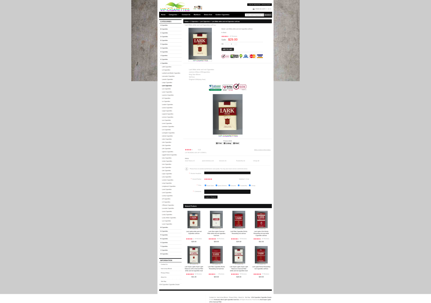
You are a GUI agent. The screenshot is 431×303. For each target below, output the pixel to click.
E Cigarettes (164, 40)
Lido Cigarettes (166, 142)
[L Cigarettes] (227, 144)
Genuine (233, 185)
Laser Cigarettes (167, 92)
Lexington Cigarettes (168, 133)
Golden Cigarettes (222, 14)
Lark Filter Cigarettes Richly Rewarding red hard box (216, 268)
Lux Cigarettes (166, 221)
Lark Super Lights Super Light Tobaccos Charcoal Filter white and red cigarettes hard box (239, 269)
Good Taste (210, 185)
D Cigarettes (164, 36)
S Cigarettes (164, 242)
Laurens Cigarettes (168, 95)
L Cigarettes (195, 21)
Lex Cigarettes (166, 129)
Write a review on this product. (262, 149)
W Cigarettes (164, 254)
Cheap (253, 185)
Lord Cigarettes (166, 192)
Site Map (163, 281)
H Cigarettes (164, 52)
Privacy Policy (165, 273)
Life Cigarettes (166, 148)
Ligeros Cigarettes (167, 152)
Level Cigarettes (167, 123)
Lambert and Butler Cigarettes (171, 73)
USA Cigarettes (163, 284)
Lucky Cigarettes (167, 214)
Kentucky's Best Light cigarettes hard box (226, 299)
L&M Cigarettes (166, 67)
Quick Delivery (222, 185)
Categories (173, 14)
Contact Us (186, 14)
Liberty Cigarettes (167, 136)
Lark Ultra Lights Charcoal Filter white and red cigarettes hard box (216, 233)
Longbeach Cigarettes (169, 186)
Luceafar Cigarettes (168, 208)
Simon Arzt (208, 14)
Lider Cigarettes (167, 139)
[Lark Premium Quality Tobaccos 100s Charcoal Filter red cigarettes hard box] (236, 144)
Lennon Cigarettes (167, 117)
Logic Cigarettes (167, 174)
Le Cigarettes (166, 101)
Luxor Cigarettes (167, 224)
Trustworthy (243, 185)
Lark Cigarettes (205, 21)
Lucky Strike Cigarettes (169, 218)
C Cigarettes (164, 33)
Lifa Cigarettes (166, 145)
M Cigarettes (164, 227)
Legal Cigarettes (167, 111)
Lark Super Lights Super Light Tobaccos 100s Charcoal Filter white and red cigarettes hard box (194, 269)
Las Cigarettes (166, 89)
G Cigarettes (164, 48)
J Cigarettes (164, 55)
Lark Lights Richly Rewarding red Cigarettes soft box (261, 268)
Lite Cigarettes (166, 170)
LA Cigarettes (166, 70)
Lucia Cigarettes (167, 211)
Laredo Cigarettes (167, 79)
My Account (266, 4)
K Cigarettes (164, 59)
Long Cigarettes (167, 183)
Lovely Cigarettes (167, 196)
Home (163, 14)
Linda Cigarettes (167, 161)
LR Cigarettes (166, 199)
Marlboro (197, 14)
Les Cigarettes (166, 120)
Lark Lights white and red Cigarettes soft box (194, 232)
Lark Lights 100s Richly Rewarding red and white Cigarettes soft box (261, 233)
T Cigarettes (164, 246)
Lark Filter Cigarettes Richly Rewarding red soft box (238, 232)
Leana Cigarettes (167, 107)
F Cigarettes (164, 44)
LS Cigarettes (166, 202)
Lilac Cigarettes (167, 158)
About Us (163, 277)
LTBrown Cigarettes (168, 205)
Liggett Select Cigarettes (169, 155)
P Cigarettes (164, 235)
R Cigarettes (164, 239)
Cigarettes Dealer (174, 284)
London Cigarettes (167, 180)
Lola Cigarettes (166, 177)
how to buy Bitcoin (166, 268)
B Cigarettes (164, 29)
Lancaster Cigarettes (168, 76)
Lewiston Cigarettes (168, 126)
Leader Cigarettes (167, 104)
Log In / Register (254, 4)
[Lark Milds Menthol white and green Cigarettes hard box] (219, 144)
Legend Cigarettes (167, 114)
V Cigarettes (164, 250)
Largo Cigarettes (167, 82)
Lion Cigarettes (166, 164)
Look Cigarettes (167, 189)
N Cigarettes (164, 231)
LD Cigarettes (166, 98)
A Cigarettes (164, 25)
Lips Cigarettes (166, 167)
